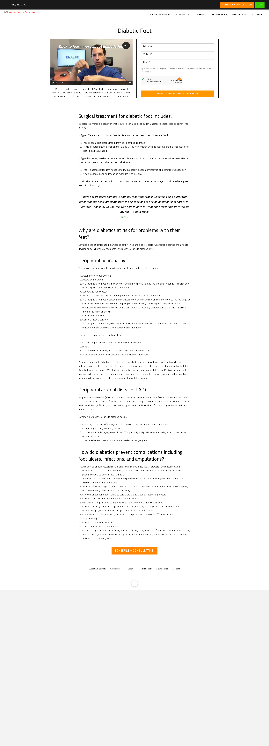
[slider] (94, 83)
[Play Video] (53, 83)
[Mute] (130, 83)
